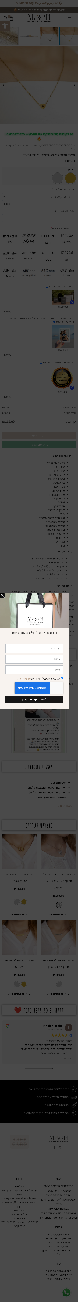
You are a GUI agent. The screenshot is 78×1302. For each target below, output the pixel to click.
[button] (2, 595)
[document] (39, 651)
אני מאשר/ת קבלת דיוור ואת (37, 678)
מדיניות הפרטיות (22, 678)
